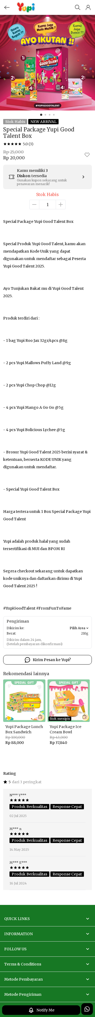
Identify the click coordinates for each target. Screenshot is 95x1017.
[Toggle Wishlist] (87, 154)
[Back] (7, 7)
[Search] (77, 7)
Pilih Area (77, 628)
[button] (88, 7)
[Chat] (87, 1009)
